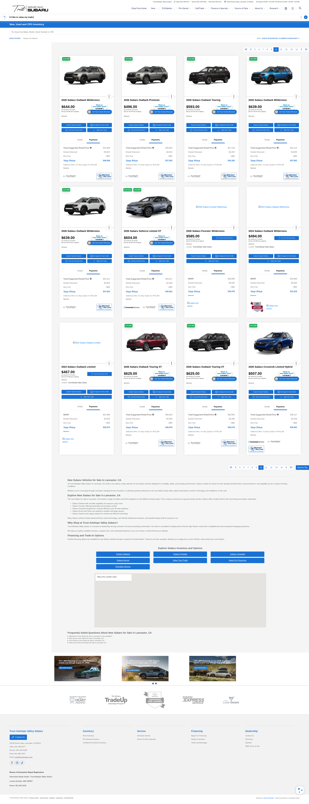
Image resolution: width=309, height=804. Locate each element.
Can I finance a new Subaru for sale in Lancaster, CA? (87, 640)
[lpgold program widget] (78, 700)
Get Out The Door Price (76, 130)
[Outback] (77, 668)
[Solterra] (145, 668)
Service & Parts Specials (146, 739)
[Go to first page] (246, 49)
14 (297, 49)
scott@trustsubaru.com (23, 757)
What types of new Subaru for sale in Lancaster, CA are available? (90, 636)
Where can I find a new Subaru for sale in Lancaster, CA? (87, 643)
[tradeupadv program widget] (116, 700)
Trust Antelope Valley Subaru (19, 798)
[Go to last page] (306, 49)
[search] (300, 8)
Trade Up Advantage (199, 743)
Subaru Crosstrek (237, 554)
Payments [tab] (93, 140)
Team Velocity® (269, 798)
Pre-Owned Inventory (91, 739)
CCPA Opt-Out (68, 798)
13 (291, 49)
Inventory (88, 731)
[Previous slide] (153, 683)
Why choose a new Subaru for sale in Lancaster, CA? (86, 638)
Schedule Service (123, 567)
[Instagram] (17, 762)
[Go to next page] (301, 49)
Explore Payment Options (73, 125)
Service (141, 731)
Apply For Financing (199, 736)
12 (286, 49)
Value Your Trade (102, 130)
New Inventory (88, 736)
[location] (225, 2)
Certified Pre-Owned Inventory (94, 743)
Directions (249, 739)
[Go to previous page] (251, 49)
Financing (197, 731)
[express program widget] (193, 700)
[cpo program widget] (154, 700)
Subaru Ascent (123, 560)
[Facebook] (12, 762)
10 (276, 49)
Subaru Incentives (198, 739)
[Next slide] (156, 683)
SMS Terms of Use (252, 746)
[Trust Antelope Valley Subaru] (30, 8)
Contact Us (20, 737)
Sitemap (52, 798)
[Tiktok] (22, 762)
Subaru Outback (123, 554)
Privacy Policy (34, 798)
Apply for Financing (237, 560)
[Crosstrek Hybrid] (212, 668)
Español (248, 743)
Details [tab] (80, 140)
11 (281, 49)
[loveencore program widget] (231, 700)
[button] (66, 59)
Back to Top (302, 467)
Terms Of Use (44, 798)
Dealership (251, 731)
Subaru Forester (180, 554)
